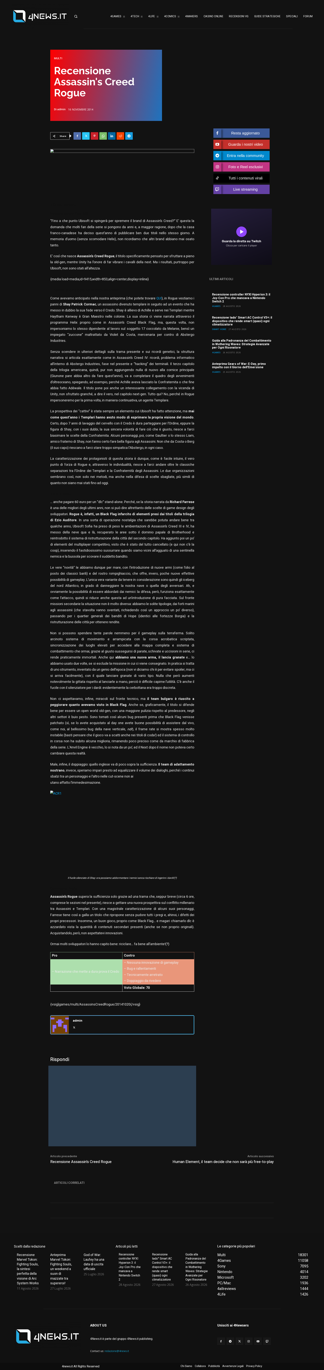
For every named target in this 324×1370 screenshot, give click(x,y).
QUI (159, 298)
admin (61, 109)
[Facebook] (77, 136)
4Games (216, 306)
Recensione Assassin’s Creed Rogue (81, 1162)
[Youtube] (258, 1341)
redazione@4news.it (117, 1351)
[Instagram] (248, 1341)
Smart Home (219, 329)
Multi (58, 58)
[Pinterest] (94, 136)
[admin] (60, 1025)
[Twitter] (86, 136)
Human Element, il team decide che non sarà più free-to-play (223, 1162)
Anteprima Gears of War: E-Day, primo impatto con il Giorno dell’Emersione (239, 366)
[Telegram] (129, 136)
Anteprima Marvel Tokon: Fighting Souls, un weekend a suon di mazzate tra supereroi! (61, 1269)
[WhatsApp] (103, 136)
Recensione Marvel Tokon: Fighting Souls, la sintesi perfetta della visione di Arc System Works (28, 1269)
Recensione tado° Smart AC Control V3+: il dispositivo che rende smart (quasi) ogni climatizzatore (242, 321)
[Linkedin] (112, 136)
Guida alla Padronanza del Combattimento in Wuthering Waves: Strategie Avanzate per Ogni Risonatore (241, 344)
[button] (85, 16)
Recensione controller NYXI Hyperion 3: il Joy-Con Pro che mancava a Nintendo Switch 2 (241, 298)
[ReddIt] (120, 136)
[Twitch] (267, 1341)
